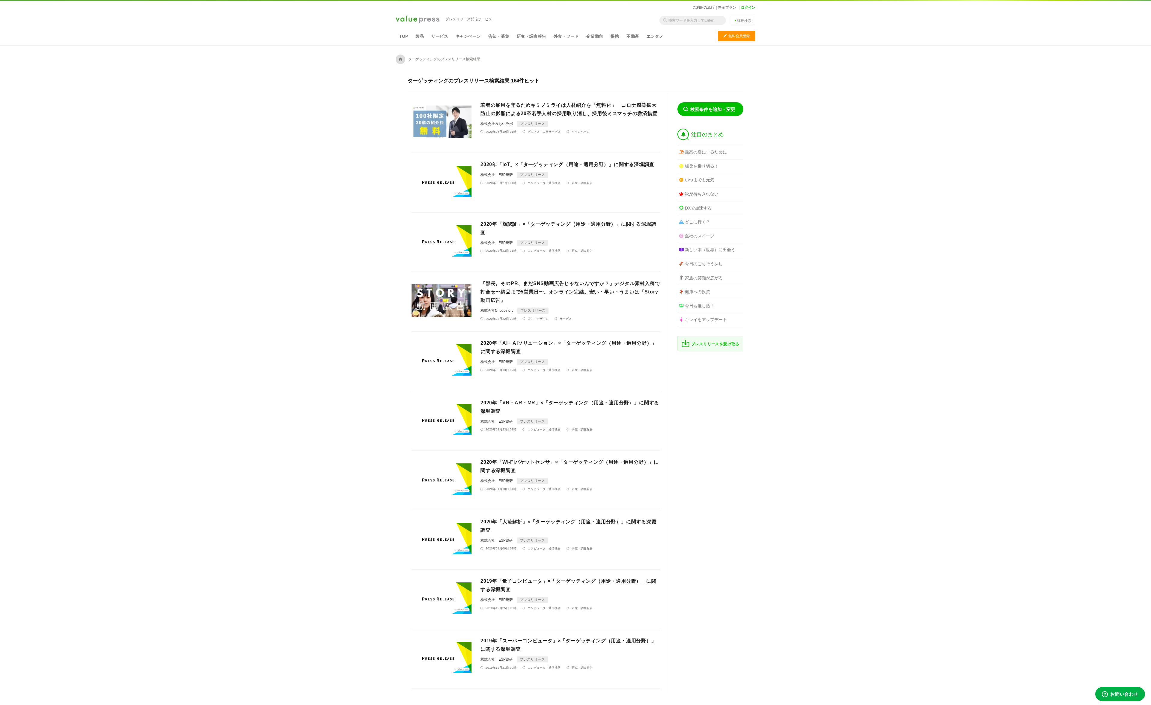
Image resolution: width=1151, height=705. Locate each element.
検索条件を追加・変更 (712, 109)
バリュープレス (417, 20)
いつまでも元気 (699, 179)
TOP (403, 36)
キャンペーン (468, 36)
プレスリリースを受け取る (715, 344)
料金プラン (727, 7)
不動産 (632, 36)
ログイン (748, 7)
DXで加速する (698, 208)
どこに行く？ (697, 221)
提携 (615, 36)
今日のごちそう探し (704, 263)
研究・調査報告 (531, 36)
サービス (439, 36)
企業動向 (594, 36)
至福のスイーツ (699, 236)
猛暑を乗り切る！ (701, 166)
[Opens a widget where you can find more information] (1120, 694)
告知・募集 (498, 36)
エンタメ (655, 36)
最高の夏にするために (706, 152)
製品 (419, 36)
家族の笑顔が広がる (704, 277)
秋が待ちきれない (701, 194)
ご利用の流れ (703, 7)
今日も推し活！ (699, 305)
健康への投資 (697, 291)
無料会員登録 (736, 36)
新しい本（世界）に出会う (710, 249)
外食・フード (566, 36)
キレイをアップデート (706, 319)
